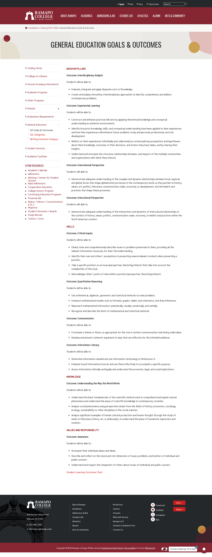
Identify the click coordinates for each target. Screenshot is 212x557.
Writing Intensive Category (44, 139)
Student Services (36, 148)
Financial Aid (34, 198)
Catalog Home (34, 68)
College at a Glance (37, 76)
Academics (34, 27)
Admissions (33, 173)
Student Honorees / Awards (42, 211)
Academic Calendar (37, 170)
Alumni (75, 525)
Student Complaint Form (124, 525)
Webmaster (150, 548)
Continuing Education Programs (44, 194)
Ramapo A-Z (118, 521)
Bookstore (118, 504)
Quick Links (154, 4)
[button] (204, 549)
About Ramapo (79, 504)
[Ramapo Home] (39, 15)
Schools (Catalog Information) (43, 84)
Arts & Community (80, 529)
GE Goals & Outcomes (41, 130)
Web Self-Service (120, 517)
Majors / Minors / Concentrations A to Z (45, 203)
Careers (116, 508)
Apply (121, 4)
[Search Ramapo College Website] (186, 4)
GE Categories (37, 134)
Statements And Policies (112, 548)
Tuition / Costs (36, 218)
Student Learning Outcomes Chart (84, 472)
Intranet (116, 513)
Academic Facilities (37, 156)
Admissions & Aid (80, 513)
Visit (131, 4)
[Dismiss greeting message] (196, 547)
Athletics (76, 521)
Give (141, 4)
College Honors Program (41, 190)
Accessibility (130, 548)
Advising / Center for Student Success (43, 179)
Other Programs (35, 100)
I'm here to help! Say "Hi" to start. (183, 549)
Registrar (32, 207)
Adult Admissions (36, 183)
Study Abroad (35, 214)
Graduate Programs (37, 92)
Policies (31, 108)
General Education (37, 124)
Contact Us (118, 529)
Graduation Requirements (40, 116)
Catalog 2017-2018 (49, 27)
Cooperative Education (40, 186)
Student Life (78, 517)
